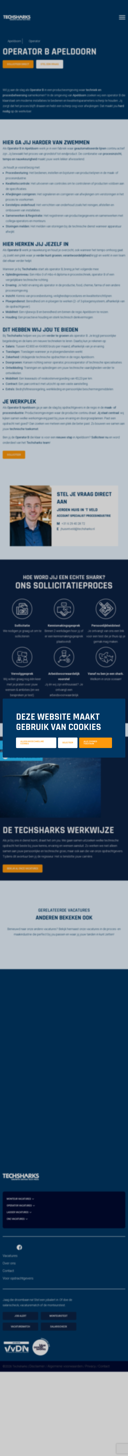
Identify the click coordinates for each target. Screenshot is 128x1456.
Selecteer (67, 742)
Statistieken (69, 758)
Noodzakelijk (34, 758)
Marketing (102, 758)
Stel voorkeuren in (64, 768)
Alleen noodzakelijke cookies (32, 742)
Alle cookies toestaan (90, 742)
